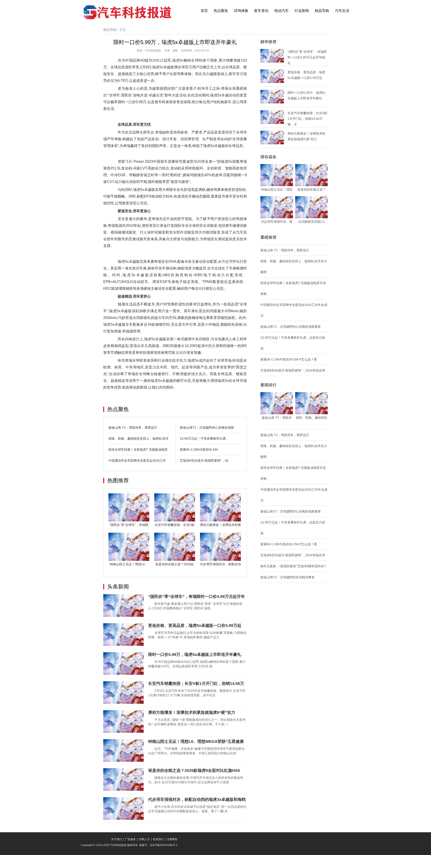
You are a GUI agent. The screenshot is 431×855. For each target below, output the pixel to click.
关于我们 (116, 839)
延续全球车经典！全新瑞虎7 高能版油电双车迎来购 (293, 288)
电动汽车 (281, 11)
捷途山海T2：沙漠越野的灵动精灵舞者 (287, 577)
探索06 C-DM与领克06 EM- (199, 449)
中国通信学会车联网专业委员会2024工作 (137, 460)
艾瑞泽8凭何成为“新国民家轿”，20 (204, 460)
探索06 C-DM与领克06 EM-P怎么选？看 (288, 359)
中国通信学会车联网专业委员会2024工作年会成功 (293, 310)
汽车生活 (342, 11)
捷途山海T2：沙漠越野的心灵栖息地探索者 (290, 326)
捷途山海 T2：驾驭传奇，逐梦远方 (132, 427)
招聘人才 (144, 839)
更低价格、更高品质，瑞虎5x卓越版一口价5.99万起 (194, 625)
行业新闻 (302, 11)
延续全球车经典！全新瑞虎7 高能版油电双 (138, 449)
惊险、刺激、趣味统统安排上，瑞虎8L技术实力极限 (293, 266)
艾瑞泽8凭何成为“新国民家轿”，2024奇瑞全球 (292, 370)
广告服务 (130, 839)
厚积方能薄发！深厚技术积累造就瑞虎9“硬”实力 (191, 712)
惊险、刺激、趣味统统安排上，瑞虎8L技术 (138, 438)
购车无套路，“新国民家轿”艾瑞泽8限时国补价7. (293, 566)
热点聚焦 (221, 11)
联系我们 (158, 839)
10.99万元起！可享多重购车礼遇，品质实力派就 (292, 343)
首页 (204, 11)
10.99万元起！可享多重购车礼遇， (204, 438)
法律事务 (172, 839)
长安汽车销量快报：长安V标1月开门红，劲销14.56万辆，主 (307, 118)
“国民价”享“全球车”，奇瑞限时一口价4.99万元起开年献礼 (307, 57)
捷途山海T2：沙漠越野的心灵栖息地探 (207, 427)
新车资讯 (261, 11)
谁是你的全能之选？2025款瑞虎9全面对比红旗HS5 (194, 770)
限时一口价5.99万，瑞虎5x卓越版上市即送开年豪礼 (194, 654)
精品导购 (322, 11)
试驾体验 (241, 11)
